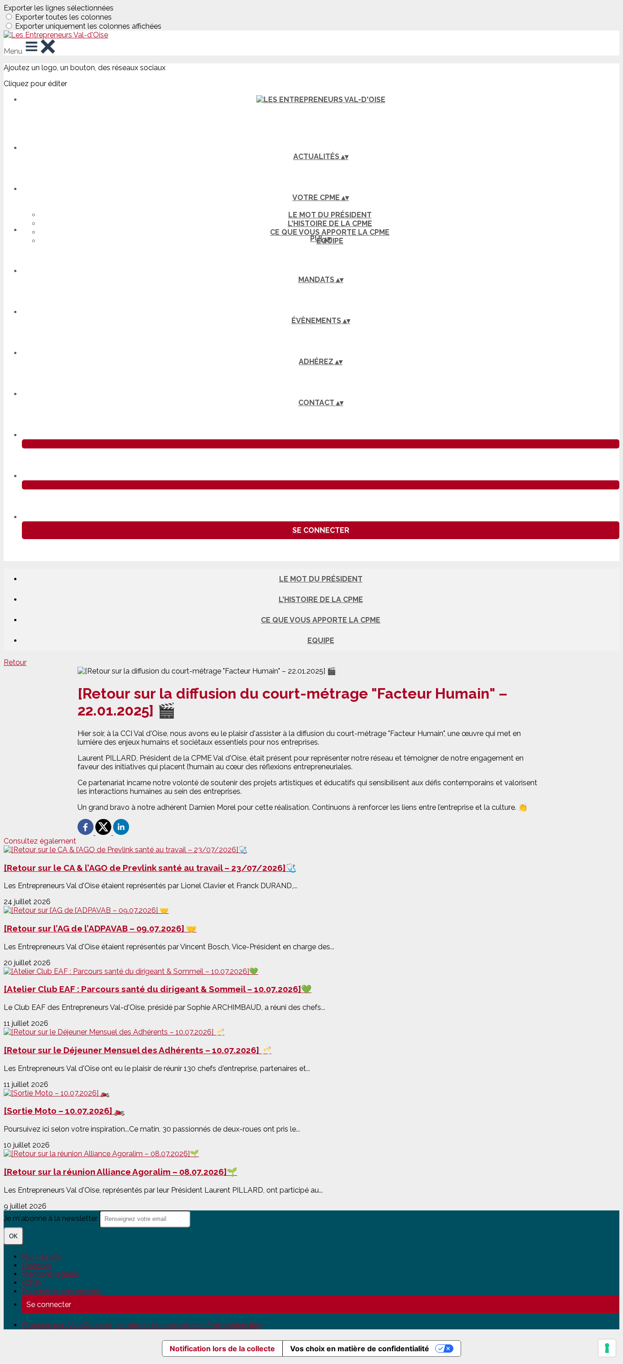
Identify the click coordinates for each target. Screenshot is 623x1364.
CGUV (32, 1282)
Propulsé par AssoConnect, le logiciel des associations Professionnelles (141, 1325)
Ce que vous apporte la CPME (329, 232)
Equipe (320, 640)
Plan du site (41, 1256)
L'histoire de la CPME (330, 223)
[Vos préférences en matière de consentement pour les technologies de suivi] (607, 1348)
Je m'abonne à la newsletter (51, 1218)
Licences (37, 1265)
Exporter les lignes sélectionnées (59, 8)
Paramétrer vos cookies (61, 1291)
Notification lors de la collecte (222, 1348)
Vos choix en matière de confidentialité (359, 1348)
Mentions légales (50, 1274)
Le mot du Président (330, 215)
